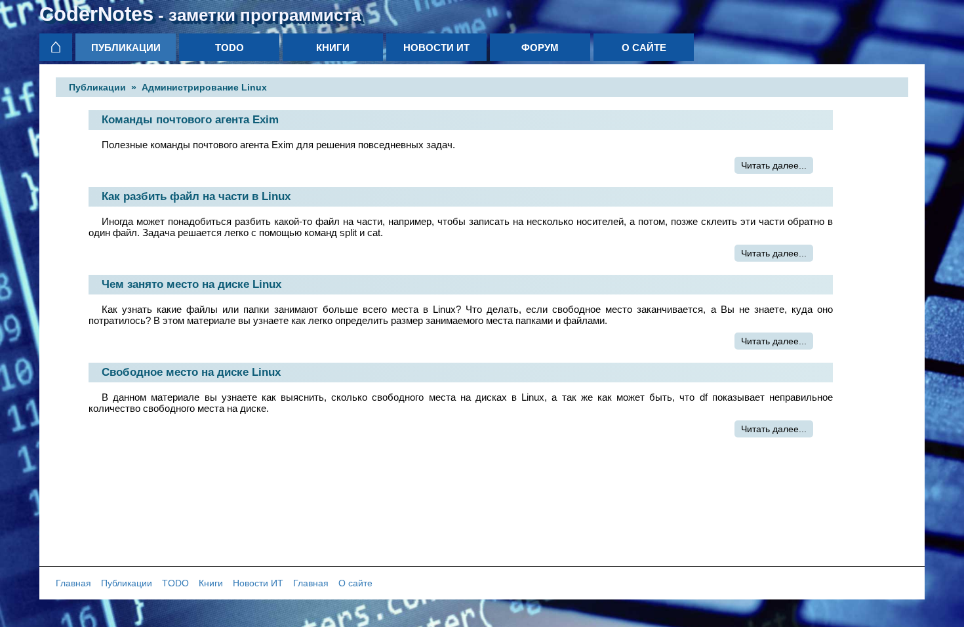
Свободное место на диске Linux (191, 372)
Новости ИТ (436, 47)
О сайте (644, 47)
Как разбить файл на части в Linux (196, 196)
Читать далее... (774, 165)
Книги (333, 47)
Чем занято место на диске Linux (191, 284)
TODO (229, 47)
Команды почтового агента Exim (190, 119)
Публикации (126, 47)
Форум (540, 47)
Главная (73, 583)
